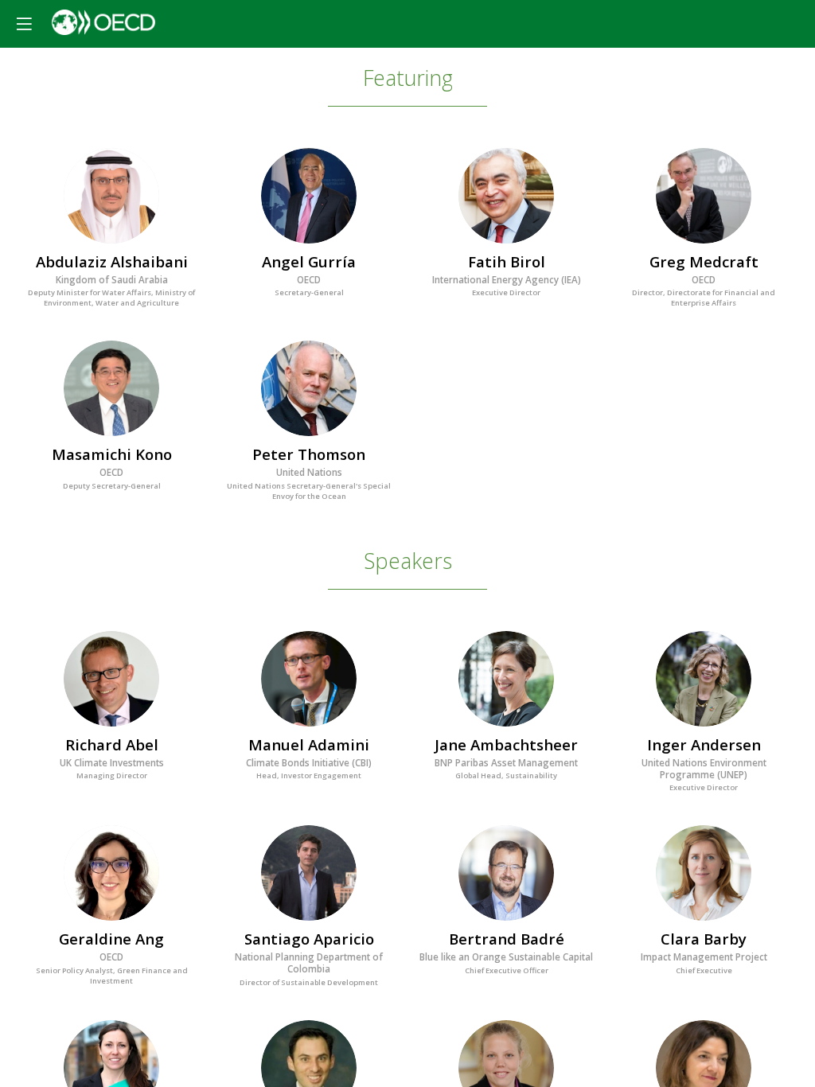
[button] (24, 24)
